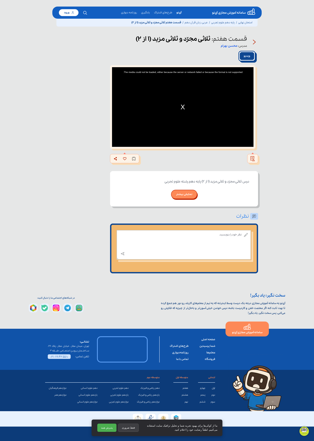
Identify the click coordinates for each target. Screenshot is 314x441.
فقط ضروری (128, 427)
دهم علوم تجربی (126, 388)
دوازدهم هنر (63, 395)
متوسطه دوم (153, 377)
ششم (202, 401)
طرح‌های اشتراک (163, 12)
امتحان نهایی (245, 22)
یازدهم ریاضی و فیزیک (157, 395)
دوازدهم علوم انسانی (95, 401)
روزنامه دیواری (129, 12)
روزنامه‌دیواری (180, 352)
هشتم (185, 395)
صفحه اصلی (208, 339)
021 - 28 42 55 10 (59, 357)
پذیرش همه (107, 427)
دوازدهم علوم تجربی (126, 401)
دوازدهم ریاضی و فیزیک (157, 401)
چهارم (202, 388)
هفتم (185, 388)
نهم (186, 401)
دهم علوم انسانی (95, 388)
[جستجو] (85, 13)
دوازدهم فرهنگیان (63, 388)
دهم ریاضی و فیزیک (157, 388)
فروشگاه (210, 359)
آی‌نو (179, 12)
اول (213, 388)
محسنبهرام (229, 46)
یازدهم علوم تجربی (126, 395)
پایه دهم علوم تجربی (223, 22)
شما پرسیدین (207, 346)
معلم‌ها (210, 352)
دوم (213, 395)
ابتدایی (211, 377)
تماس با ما (182, 359)
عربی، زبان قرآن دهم (196, 22)
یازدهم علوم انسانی (95, 395)
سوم (213, 401)
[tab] (247, 56)
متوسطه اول (182, 377)
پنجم (203, 395)
